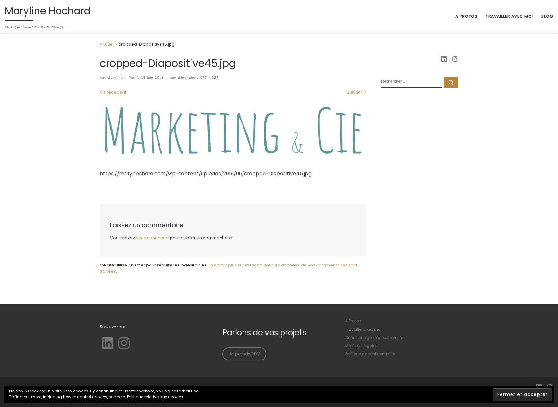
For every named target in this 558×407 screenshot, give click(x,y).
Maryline (115, 77)
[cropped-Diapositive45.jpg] (233, 131)
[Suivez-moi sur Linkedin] (444, 59)
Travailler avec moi (363, 329)
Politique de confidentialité (370, 354)
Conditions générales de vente (374, 337)
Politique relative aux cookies (155, 397)
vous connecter (152, 238)
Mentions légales (361, 345)
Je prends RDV (244, 354)
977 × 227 (209, 77)
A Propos (353, 321)
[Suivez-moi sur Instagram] (455, 59)
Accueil (107, 44)
